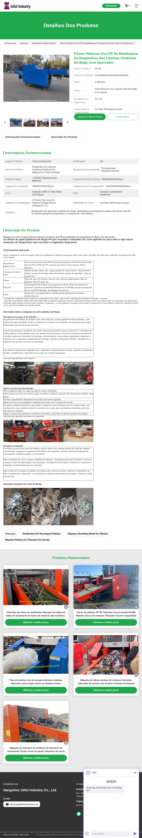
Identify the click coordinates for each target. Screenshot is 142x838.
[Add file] (87, 834)
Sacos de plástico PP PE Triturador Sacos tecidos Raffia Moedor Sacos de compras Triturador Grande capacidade (106, 614)
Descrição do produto (64, 137)
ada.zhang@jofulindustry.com (23, 804)
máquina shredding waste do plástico (88, 534)
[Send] (135, 834)
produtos (24, 43)
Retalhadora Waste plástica (44, 43)
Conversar (111, 6)
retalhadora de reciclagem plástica (42, 534)
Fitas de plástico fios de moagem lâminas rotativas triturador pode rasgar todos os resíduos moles (35, 682)
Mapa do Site (24, 835)
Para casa (11, 43)
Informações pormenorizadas (22, 137)
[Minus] (135, 772)
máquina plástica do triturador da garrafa (27, 540)
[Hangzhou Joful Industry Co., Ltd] (18, 6)
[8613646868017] (78, 814)
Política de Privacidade (11, 835)
